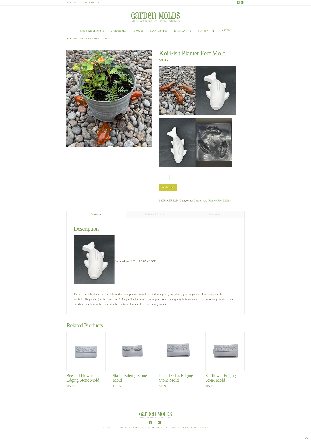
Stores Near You (139, 427)
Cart (84, 3)
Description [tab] (96, 214)
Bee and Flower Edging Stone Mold (82, 378)
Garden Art (200, 200)
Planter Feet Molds (219, 200)
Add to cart (168, 187)
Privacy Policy (179, 427)
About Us (108, 427)
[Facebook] (239, 2)
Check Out (95, 3)
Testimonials (159, 427)
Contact (121, 427)
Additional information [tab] (155, 214)
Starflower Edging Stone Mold (220, 378)
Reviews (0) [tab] (214, 214)
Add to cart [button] (87, 365)
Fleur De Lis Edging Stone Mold (176, 378)
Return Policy (199, 427)
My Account (73, 3)
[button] (109, 98)
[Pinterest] (243, 2)
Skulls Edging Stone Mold (130, 378)
